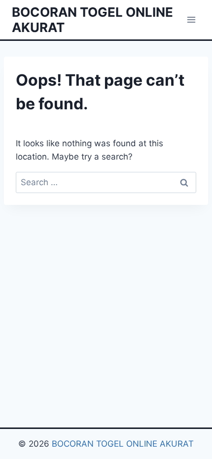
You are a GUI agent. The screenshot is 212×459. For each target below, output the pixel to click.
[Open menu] (191, 19)
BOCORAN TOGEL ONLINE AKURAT (123, 444)
